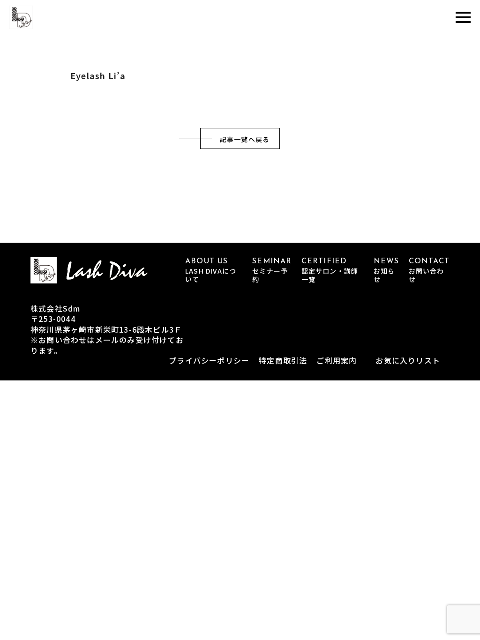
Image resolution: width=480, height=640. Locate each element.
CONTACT (429, 270)
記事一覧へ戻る (245, 139)
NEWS (386, 270)
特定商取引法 (283, 360)
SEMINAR (272, 270)
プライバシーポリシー (209, 360)
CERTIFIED (330, 270)
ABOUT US (210, 270)
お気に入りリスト (407, 360)
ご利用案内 (336, 360)
